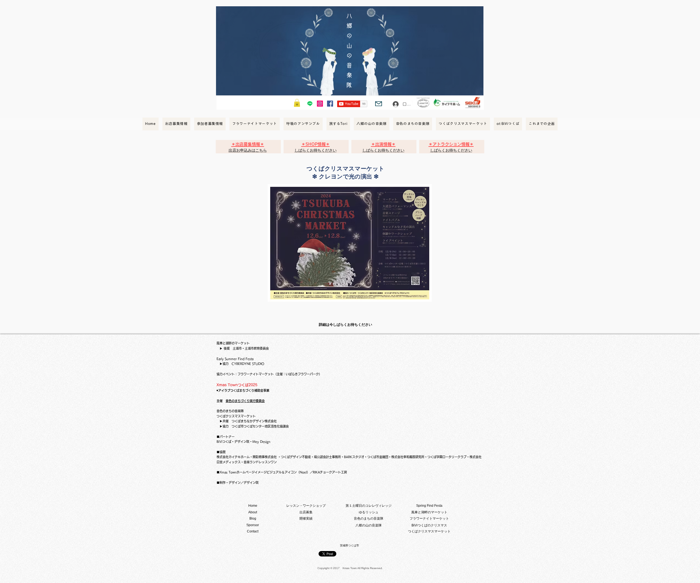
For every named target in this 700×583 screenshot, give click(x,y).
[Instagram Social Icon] (320, 104)
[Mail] (378, 104)
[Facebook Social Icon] (330, 104)
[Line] (310, 104)
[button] (297, 103)
